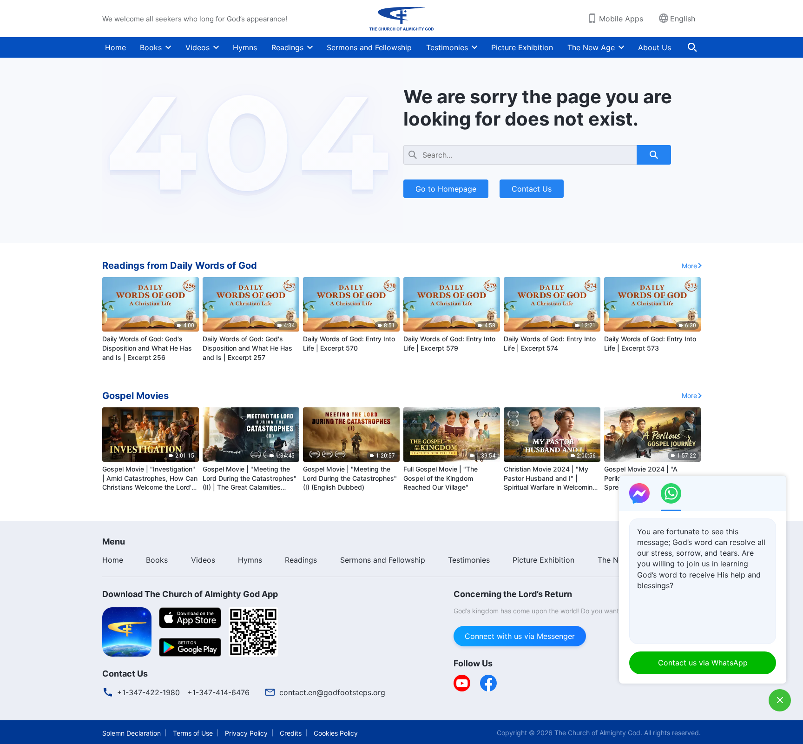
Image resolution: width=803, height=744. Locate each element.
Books (151, 47)
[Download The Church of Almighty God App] (126, 631)
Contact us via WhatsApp (703, 662)
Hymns (245, 47)
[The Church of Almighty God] (401, 18)
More (689, 266)
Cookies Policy (336, 733)
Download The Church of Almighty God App (190, 594)
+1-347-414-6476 (218, 692)
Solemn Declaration (131, 733)
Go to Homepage (445, 188)
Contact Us (532, 188)
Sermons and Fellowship (369, 47)
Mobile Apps (621, 18)
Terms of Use (193, 733)
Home (115, 47)
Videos (197, 47)
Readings (287, 47)
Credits (291, 733)
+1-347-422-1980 (148, 692)
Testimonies (447, 47)
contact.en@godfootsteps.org (332, 692)
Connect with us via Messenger (520, 636)
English (682, 18)
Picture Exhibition (522, 47)
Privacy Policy (246, 733)
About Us (654, 47)
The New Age (591, 47)
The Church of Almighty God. (598, 733)
